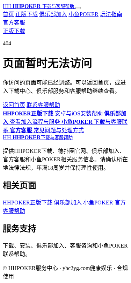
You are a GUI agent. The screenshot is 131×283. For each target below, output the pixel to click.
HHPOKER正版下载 (27, 202)
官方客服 (14, 23)
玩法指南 (111, 14)
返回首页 (14, 105)
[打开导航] (78, 8)
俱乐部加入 (53, 14)
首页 (8, 14)
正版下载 (26, 14)
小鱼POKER (83, 14)
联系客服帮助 (43, 105)
